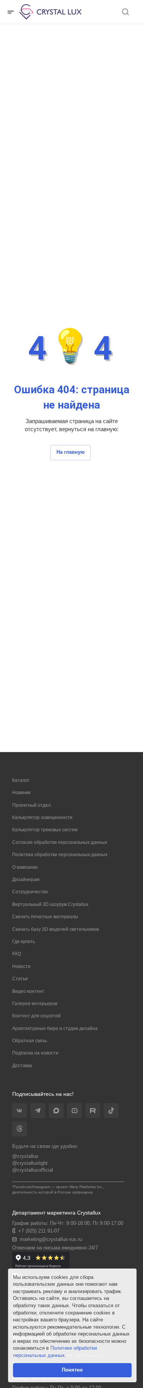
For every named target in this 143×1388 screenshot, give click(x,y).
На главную (70, 452)
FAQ (16, 953)
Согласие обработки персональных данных (59, 842)
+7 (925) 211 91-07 (38, 1231)
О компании (25, 867)
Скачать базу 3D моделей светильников (55, 929)
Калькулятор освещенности (42, 817)
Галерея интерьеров (34, 1003)
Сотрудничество (30, 891)
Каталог (20, 780)
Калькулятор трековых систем (44, 829)
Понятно (72, 1370)
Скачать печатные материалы (45, 916)
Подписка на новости (35, 1053)
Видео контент (28, 991)
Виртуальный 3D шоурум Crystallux (50, 904)
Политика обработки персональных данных (60, 854)
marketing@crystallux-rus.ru (51, 1239)
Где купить (23, 941)
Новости (21, 966)
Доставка (22, 1065)
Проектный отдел (31, 805)
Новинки (21, 792)
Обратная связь (29, 1040)
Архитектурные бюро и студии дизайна (55, 1028)
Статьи (20, 978)
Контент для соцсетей (36, 1016)
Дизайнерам (25, 879)
